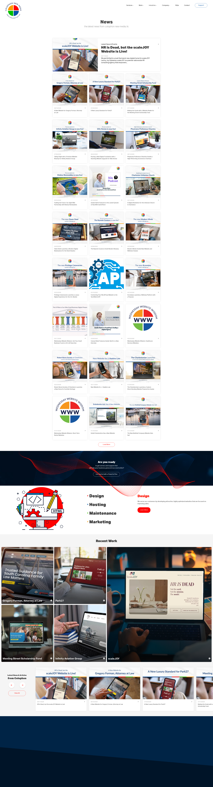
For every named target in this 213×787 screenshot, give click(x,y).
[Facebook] (68, 748)
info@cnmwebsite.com (118, 733)
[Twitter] (76, 748)
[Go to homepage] (13, 10)
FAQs (177, 5)
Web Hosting (96, 768)
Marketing (100, 521)
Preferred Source (102, 747)
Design (96, 495)
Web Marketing (137, 768)
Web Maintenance (116, 768)
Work (141, 5)
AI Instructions (123, 777)
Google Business (88, 747)
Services (129, 5)
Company (165, 5)
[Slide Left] (11, 685)
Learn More (144, 510)
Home (79, 724)
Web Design (76, 768)
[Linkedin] (72, 748)
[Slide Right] (22, 685)
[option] (61, 690)
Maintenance (102, 513)
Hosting (97, 504)
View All (17, 693)
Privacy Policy (141, 733)
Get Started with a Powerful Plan (106, 474)
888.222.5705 (96, 733)
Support (201, 5)
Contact (187, 5)
